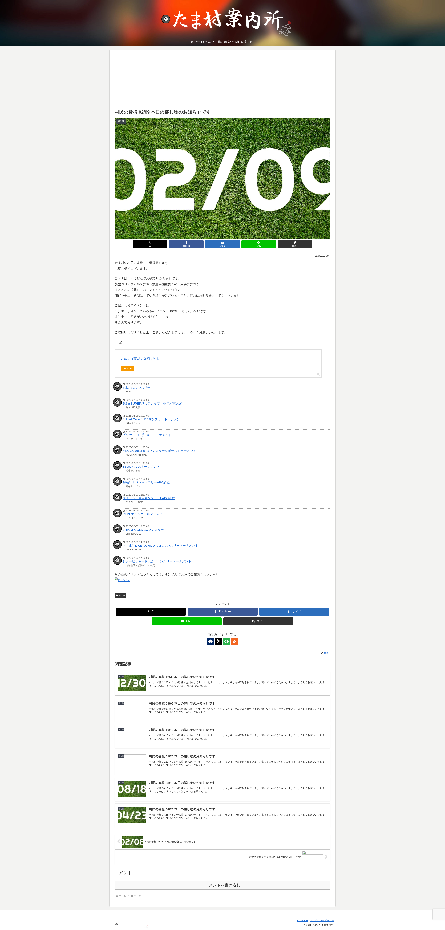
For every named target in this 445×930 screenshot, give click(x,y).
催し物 (122, 595)
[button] (295, 244)
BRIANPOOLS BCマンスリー (143, 530)
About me (302, 920)
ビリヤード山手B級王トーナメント (147, 435)
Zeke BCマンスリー (136, 387)
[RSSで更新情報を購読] (234, 641)
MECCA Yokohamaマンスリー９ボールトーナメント (159, 450)
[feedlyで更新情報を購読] (226, 641)
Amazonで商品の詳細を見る (139, 358)
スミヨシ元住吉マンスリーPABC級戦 (149, 498)
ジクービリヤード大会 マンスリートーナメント (157, 561)
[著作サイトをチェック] (210, 641)
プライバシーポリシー (322, 920)
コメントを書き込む (222, 885)
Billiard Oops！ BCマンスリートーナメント (153, 419)
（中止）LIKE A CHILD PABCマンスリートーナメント (160, 545)
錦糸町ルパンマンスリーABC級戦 (146, 482)
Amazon (127, 368)
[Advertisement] (222, 82)
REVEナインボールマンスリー (144, 514)
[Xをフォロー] (218, 641)
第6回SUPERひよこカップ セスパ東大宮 (152, 403)
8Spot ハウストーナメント (141, 466)
